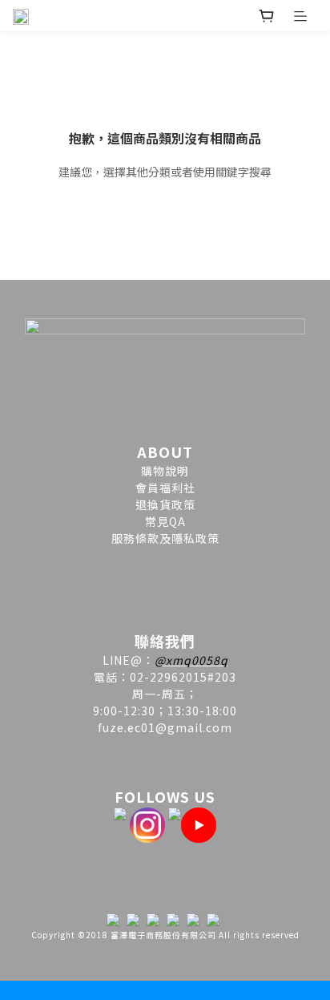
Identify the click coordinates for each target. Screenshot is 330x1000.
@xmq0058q (191, 660)
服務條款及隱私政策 (165, 538)
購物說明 (165, 471)
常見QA (165, 521)
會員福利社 (165, 488)
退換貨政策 (165, 504)
